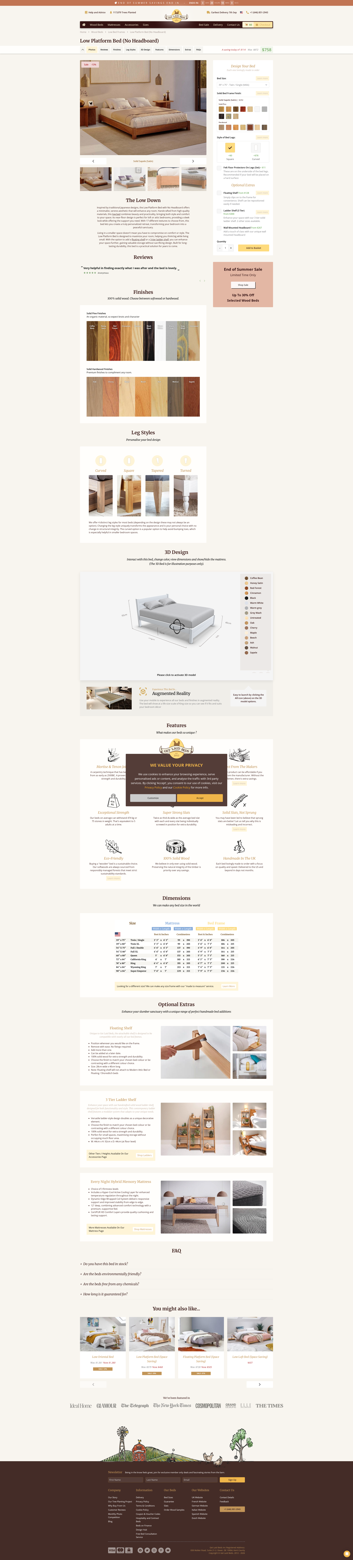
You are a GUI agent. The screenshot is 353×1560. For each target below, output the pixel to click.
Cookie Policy (181, 787)
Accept (200, 798)
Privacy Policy (153, 787)
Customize (153, 798)
